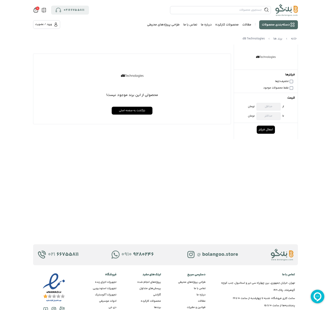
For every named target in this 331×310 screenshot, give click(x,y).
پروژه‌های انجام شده (149, 282)
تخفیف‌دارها (282, 81)
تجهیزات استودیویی (104, 288)
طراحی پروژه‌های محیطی (163, 25)
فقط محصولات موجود (276, 88)
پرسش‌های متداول (150, 288)
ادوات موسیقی (107, 301)
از (283, 107)
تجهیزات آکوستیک (105, 295)
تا (283, 116)
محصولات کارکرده (227, 25)
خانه (294, 38)
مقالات (246, 25)
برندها (157, 307)
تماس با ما (190, 25)
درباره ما (206, 25)
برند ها (277, 38)
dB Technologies (254, 38)
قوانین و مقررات (196, 307)
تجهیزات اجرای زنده (105, 282)
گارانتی (157, 295)
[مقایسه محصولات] (44, 10)
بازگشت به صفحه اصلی (132, 111)
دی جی (112, 307)
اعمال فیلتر (265, 129)
